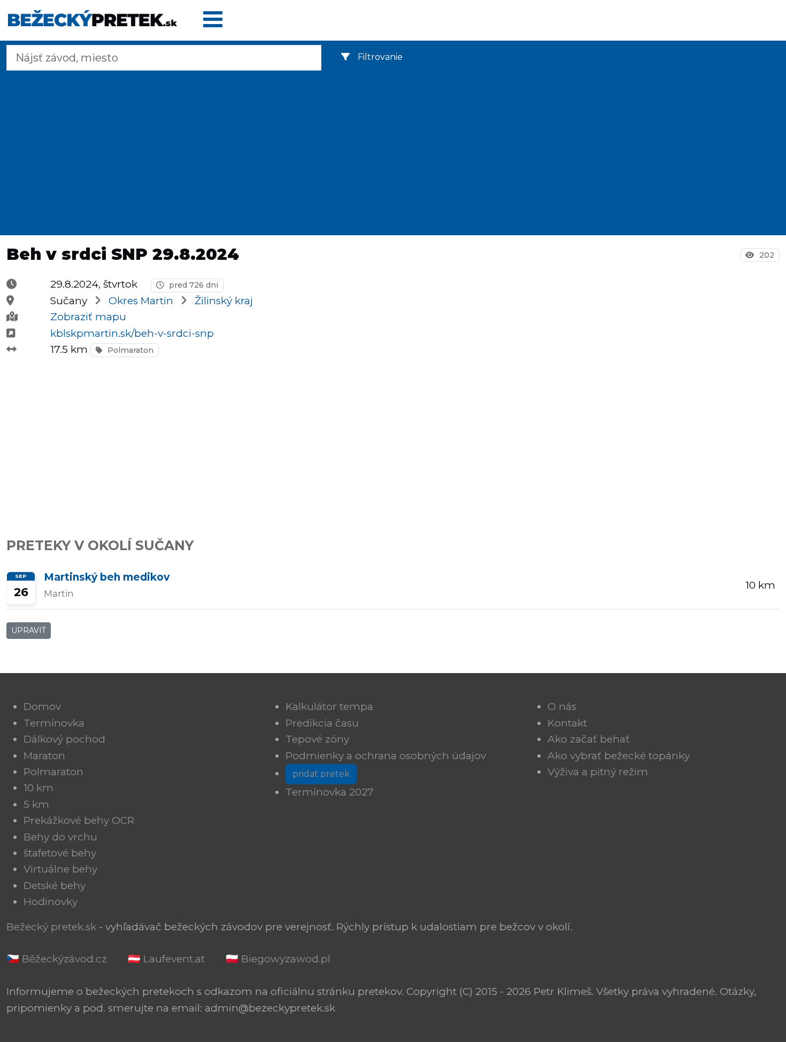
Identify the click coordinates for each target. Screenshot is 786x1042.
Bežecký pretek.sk (51, 927)
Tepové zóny (317, 739)
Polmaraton (129, 350)
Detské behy (55, 885)
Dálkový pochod (64, 739)
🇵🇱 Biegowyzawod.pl (278, 959)
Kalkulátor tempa (329, 706)
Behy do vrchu (60, 837)
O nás (562, 706)
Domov (42, 706)
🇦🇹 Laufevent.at (166, 959)
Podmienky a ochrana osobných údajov (386, 756)
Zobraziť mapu (88, 317)
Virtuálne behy (60, 869)
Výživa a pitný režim (598, 772)
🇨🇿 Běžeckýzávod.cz (56, 959)
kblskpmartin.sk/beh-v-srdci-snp (132, 333)
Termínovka (54, 723)
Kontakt (567, 723)
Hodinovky (51, 902)
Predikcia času (322, 723)
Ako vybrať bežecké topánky (619, 756)
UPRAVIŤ (28, 630)
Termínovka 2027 (330, 792)
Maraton (44, 756)
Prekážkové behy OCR (79, 820)
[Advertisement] (393, 151)
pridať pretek (321, 774)
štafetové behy (60, 853)
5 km (36, 804)
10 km (38, 788)
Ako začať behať (589, 739)
